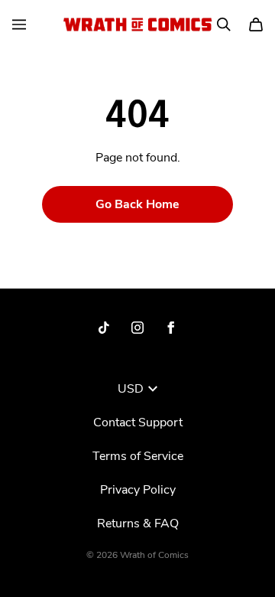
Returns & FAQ (138, 523)
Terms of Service (137, 456)
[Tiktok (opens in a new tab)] (104, 327)
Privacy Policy (138, 489)
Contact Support (138, 422)
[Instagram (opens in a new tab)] (137, 327)
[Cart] (256, 24)
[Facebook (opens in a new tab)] (171, 327)
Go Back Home (137, 204)
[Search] (224, 24)
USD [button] (131, 388)
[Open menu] (19, 24)
